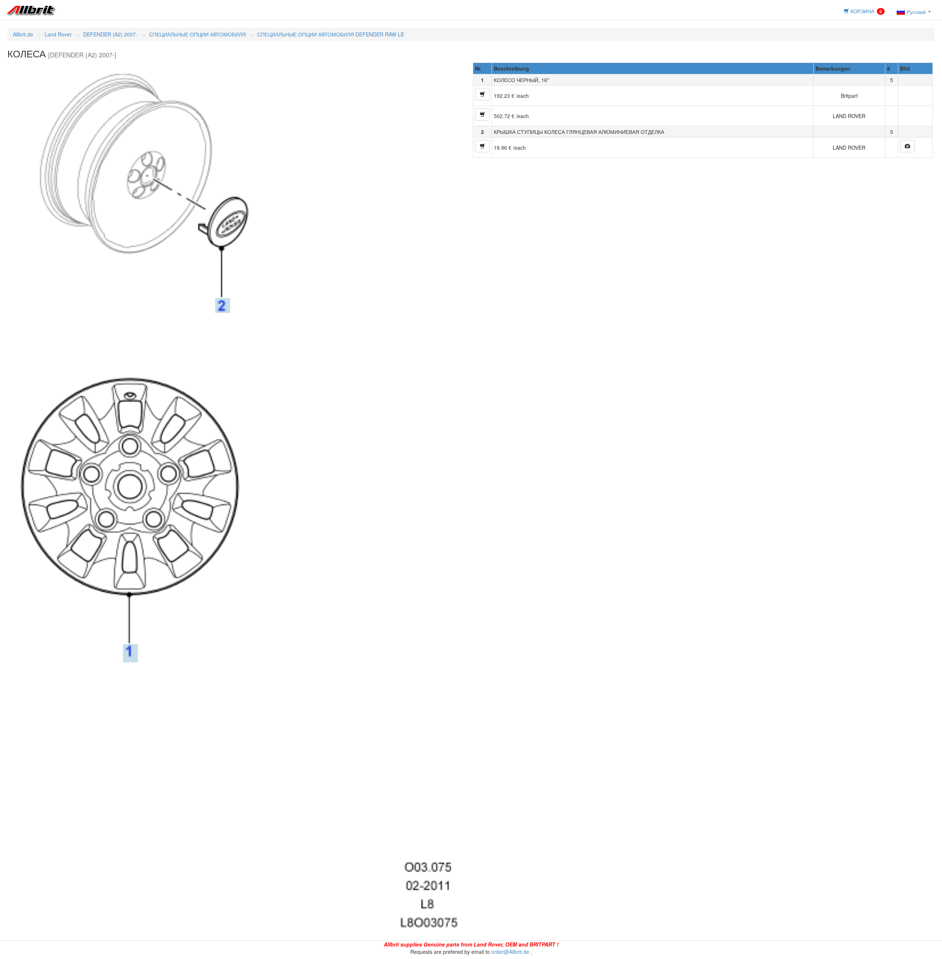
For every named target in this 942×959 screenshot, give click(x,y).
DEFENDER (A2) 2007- (110, 34)
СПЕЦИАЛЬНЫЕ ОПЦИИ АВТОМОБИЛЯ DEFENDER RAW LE (330, 34)
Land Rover (58, 34)
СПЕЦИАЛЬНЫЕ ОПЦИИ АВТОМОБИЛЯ (197, 34)
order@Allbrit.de (510, 951)
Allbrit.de (23, 34)
